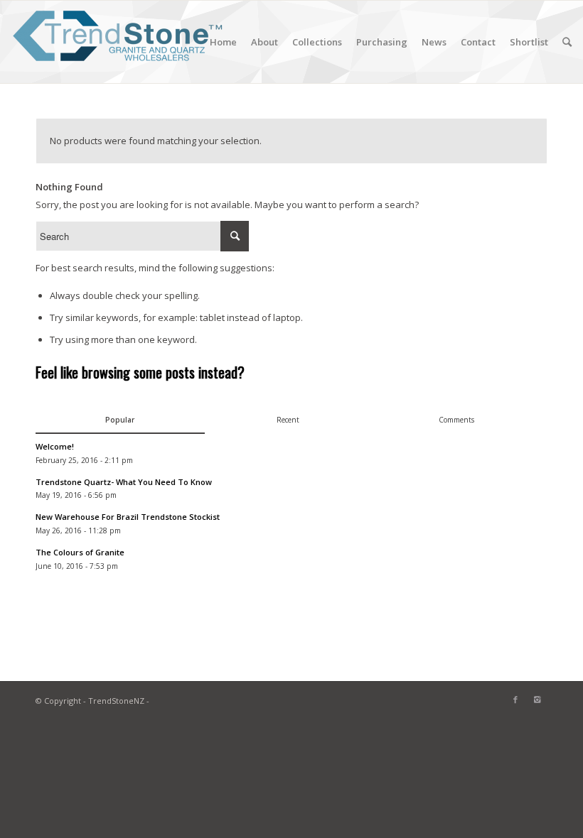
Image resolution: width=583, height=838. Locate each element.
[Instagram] (536, 699)
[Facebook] (515, 699)
